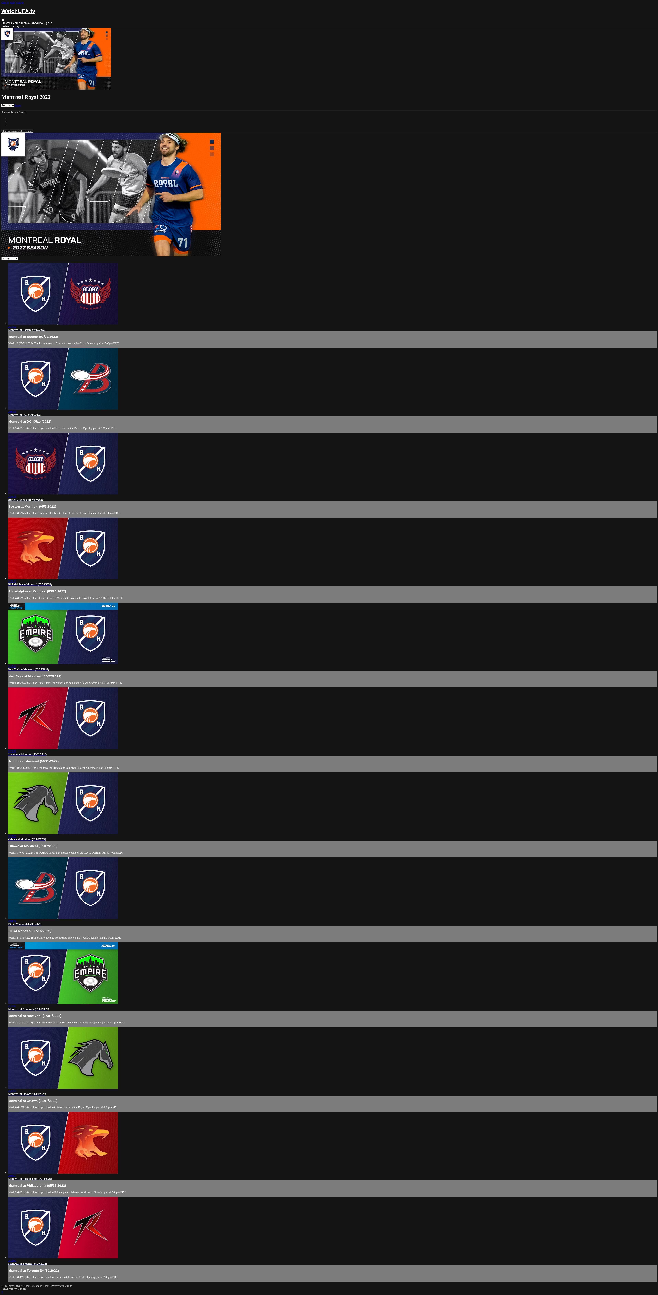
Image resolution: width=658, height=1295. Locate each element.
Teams (25, 23)
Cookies (28, 1285)
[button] (3, 20)
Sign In (19, 26)
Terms (11, 1285)
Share (17, 105)
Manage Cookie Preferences (48, 1285)
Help (4, 1285)
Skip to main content (12, 2)
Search (16, 23)
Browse (6, 23)
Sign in (48, 23)
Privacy (19, 1285)
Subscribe (7, 105)
